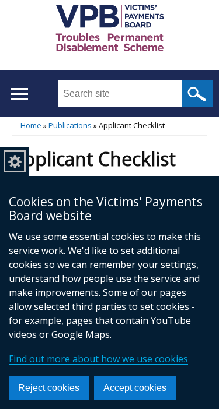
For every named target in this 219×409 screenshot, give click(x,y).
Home (30, 125)
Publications (70, 125)
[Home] (109, 30)
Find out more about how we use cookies (98, 358)
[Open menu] (19, 94)
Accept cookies (134, 388)
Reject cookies (48, 388)
